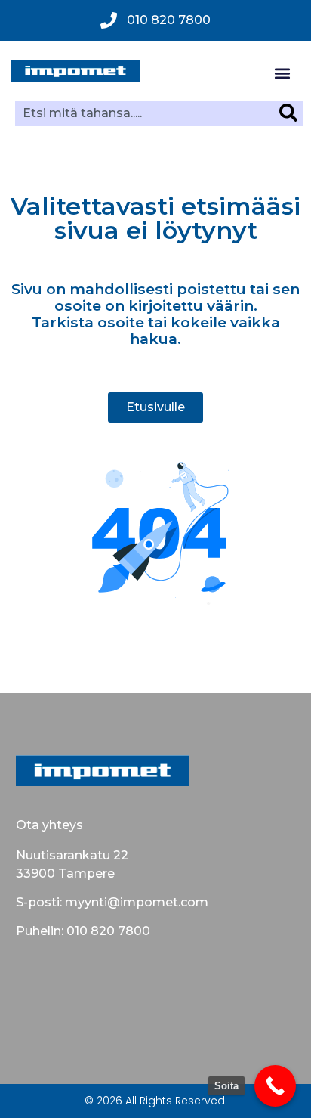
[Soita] (275, 1086)
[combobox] (147, 112)
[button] (281, 72)
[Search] (291, 112)
